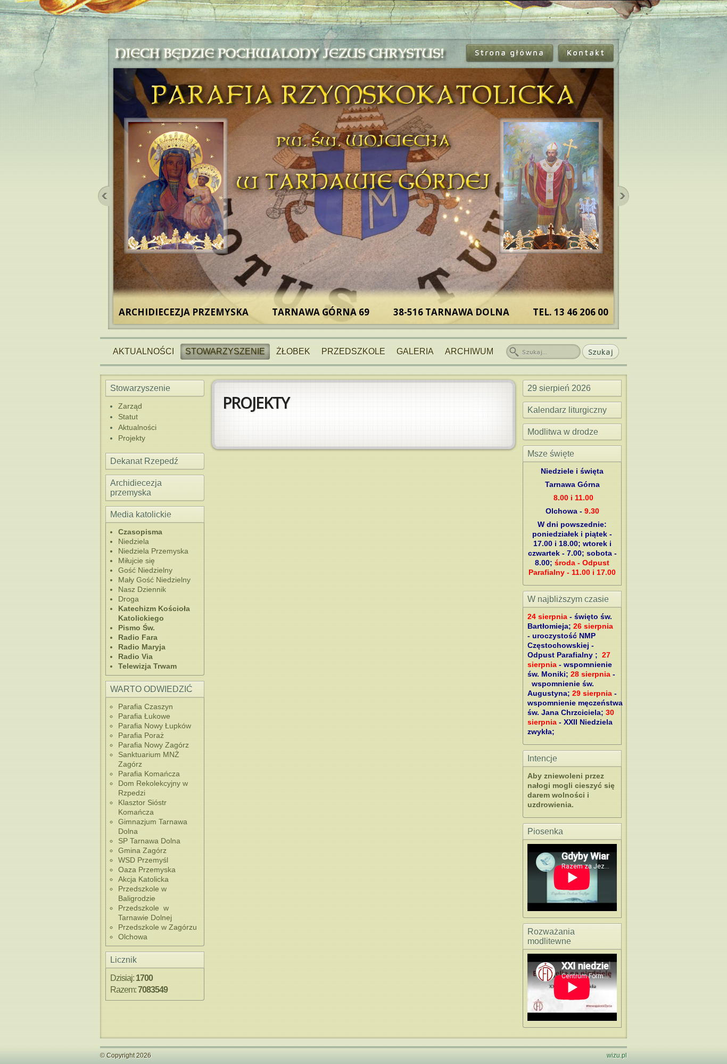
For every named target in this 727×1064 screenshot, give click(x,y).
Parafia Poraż (141, 735)
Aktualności (143, 351)
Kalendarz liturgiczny (567, 410)
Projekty (131, 438)
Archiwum (469, 351)
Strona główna (509, 52)
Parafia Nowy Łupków (154, 725)
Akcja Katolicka (143, 879)
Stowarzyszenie (225, 351)
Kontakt (586, 52)
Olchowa (132, 936)
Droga (128, 599)
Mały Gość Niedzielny (154, 579)
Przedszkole (353, 351)
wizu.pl (617, 1055)
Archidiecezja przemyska (136, 487)
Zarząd (130, 406)
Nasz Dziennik (142, 589)
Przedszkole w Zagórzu (157, 927)
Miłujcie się (136, 560)
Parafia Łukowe (144, 716)
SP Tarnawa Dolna (149, 840)
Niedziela (133, 541)
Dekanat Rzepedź (144, 461)
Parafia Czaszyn (145, 706)
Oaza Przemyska (147, 869)
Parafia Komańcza (149, 773)
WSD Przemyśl (143, 860)
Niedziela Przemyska (153, 551)
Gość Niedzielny (145, 570)
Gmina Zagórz (142, 850)
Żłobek (293, 351)
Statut (128, 416)
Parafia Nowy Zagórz (153, 745)
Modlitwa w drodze (562, 431)
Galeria (415, 351)
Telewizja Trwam (147, 666)
